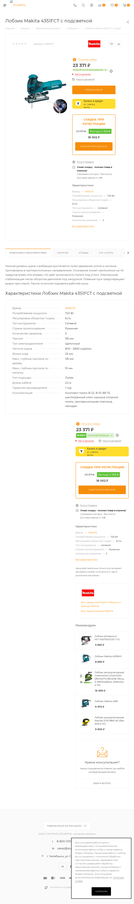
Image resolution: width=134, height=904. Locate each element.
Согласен (101, 891)
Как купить (106, 253)
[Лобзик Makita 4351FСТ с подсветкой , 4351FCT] (45, 91)
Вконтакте (62, 866)
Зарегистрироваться (93, 146)
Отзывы (84, 253)
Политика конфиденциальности (70, 887)
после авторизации (88, 70)
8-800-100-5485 (68, 841)
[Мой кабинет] (91, 5)
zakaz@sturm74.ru (69, 848)
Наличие (62, 253)
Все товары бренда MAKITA (97, 611)
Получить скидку (87, 60)
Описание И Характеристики (28, 253)
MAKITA (89, 191)
